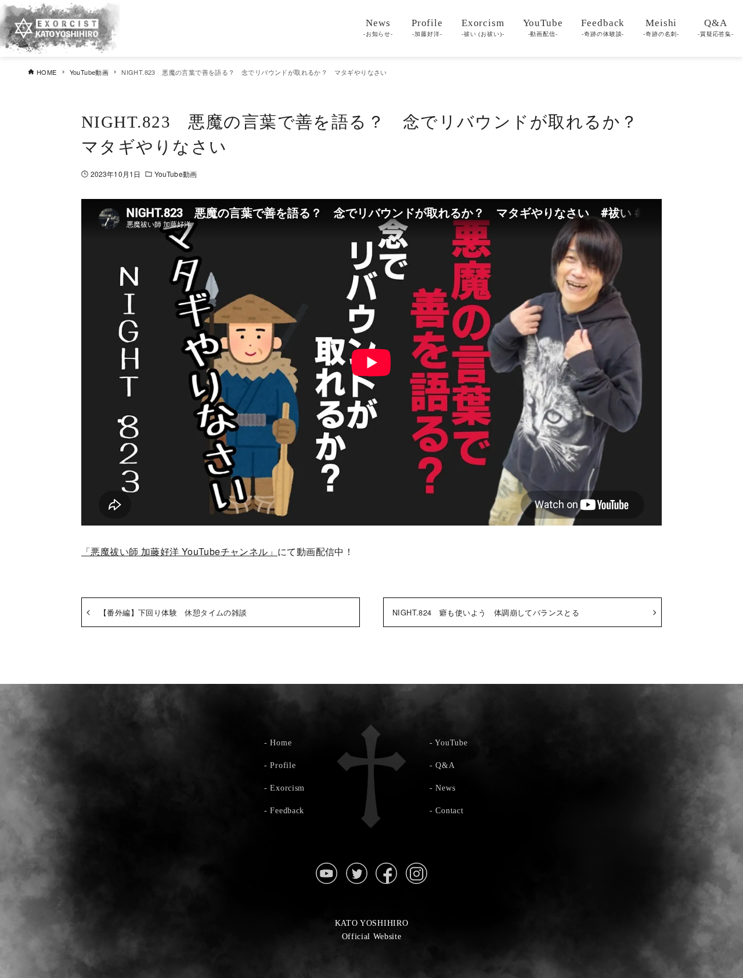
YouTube (451, 742)
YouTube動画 (175, 174)
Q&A (445, 765)
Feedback (287, 810)
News (445, 787)
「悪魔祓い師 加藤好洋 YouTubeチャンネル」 (179, 551)
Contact (449, 810)
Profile (282, 765)
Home (280, 742)
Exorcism (287, 787)
